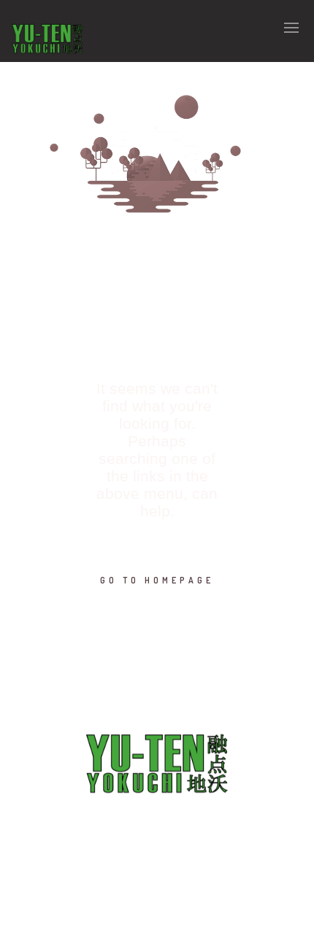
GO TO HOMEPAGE (157, 580)
